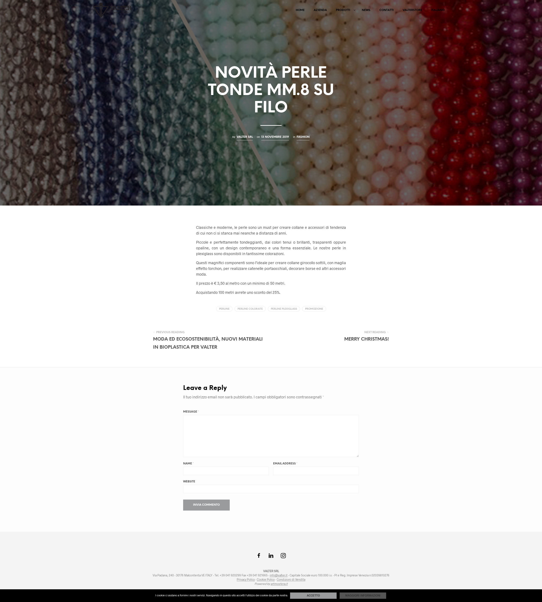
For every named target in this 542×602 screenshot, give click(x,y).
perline (224, 309)
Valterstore (412, 10)
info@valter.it (279, 575)
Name (188, 463)
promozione (314, 309)
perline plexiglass (284, 309)
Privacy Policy (246, 579)
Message (191, 411)
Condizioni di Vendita (291, 579)
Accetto (313, 595)
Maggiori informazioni (362, 595)
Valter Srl (245, 136)
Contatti (386, 10)
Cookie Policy (266, 579)
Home (300, 10)
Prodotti (343, 10)
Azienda (320, 10)
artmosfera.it (279, 583)
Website (189, 481)
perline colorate (250, 309)
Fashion (303, 136)
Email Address (285, 463)
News (366, 10)
